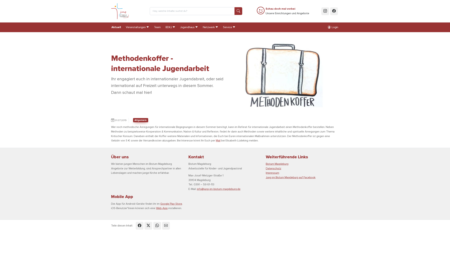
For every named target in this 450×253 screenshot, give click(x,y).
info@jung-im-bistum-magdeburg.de (218, 189)
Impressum (272, 173)
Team (157, 27)
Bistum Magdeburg (277, 164)
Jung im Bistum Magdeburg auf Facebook (291, 177)
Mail (218, 140)
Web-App (162, 208)
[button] (139, 226)
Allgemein (140, 120)
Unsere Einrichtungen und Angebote (287, 11)
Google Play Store (171, 204)
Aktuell (116, 27)
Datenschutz (273, 168)
